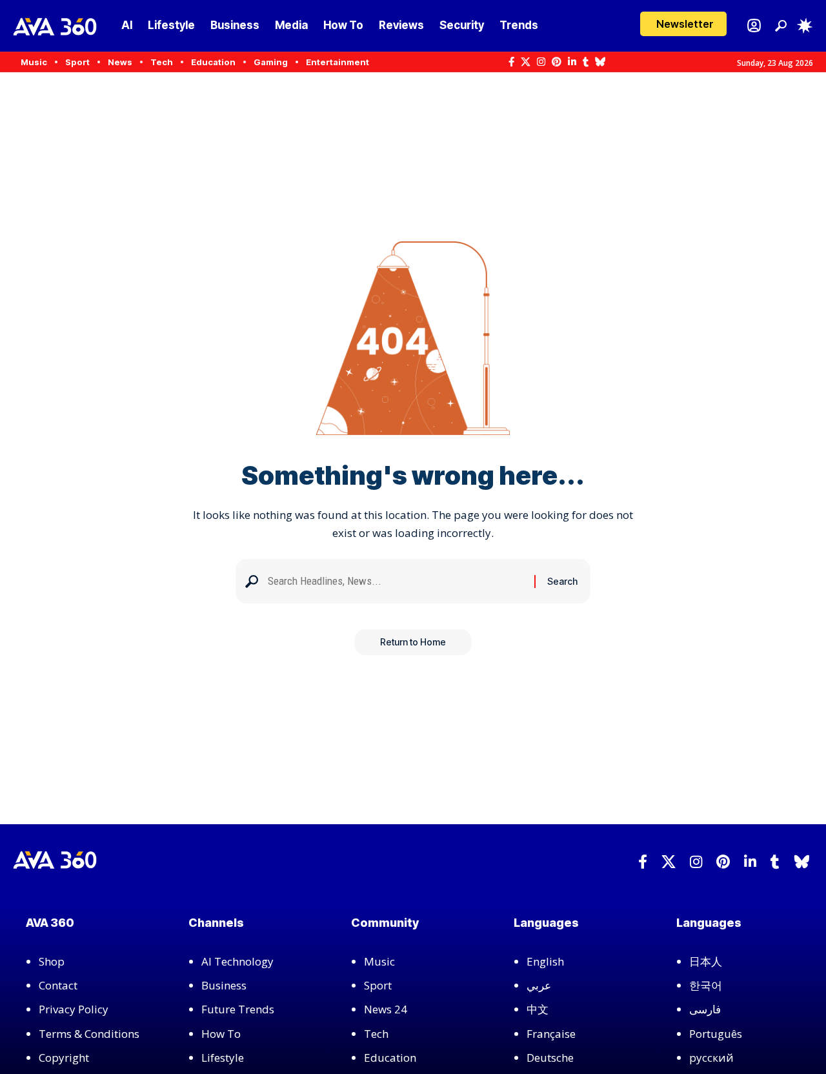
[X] (526, 62)
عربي (539, 985)
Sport (378, 985)
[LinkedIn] (572, 62)
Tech (376, 1033)
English (545, 961)
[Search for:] (396, 581)
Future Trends (237, 1009)
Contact (58, 985)
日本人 (705, 961)
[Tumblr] (585, 62)
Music (379, 961)
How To (221, 1033)
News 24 (385, 1009)
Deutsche (550, 1057)
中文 (538, 1009)
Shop (52, 961)
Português (715, 1033)
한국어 (705, 985)
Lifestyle (222, 1057)
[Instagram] (541, 62)
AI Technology (237, 961)
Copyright (64, 1057)
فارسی (705, 1009)
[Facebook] (511, 62)
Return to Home (413, 641)
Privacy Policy (73, 1009)
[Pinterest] (557, 62)
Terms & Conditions (89, 1033)
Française (551, 1033)
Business (224, 985)
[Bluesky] (600, 62)
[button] (683, 24)
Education (390, 1057)
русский (711, 1057)
